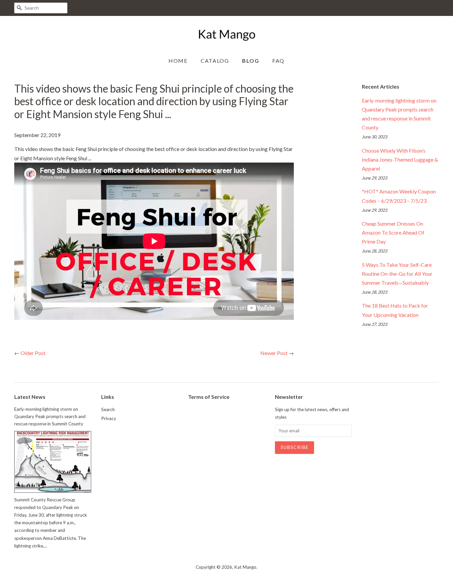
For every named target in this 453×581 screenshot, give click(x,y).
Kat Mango (245, 567)
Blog (250, 60)
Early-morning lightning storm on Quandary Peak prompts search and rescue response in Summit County (50, 416)
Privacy (108, 418)
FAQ (278, 60)
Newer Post (274, 353)
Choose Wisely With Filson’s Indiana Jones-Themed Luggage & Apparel (400, 159)
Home (177, 60)
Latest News (29, 397)
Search (108, 409)
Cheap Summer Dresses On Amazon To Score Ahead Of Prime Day (393, 232)
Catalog (215, 60)
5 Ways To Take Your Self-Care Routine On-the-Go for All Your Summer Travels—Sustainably (397, 273)
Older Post (33, 353)
